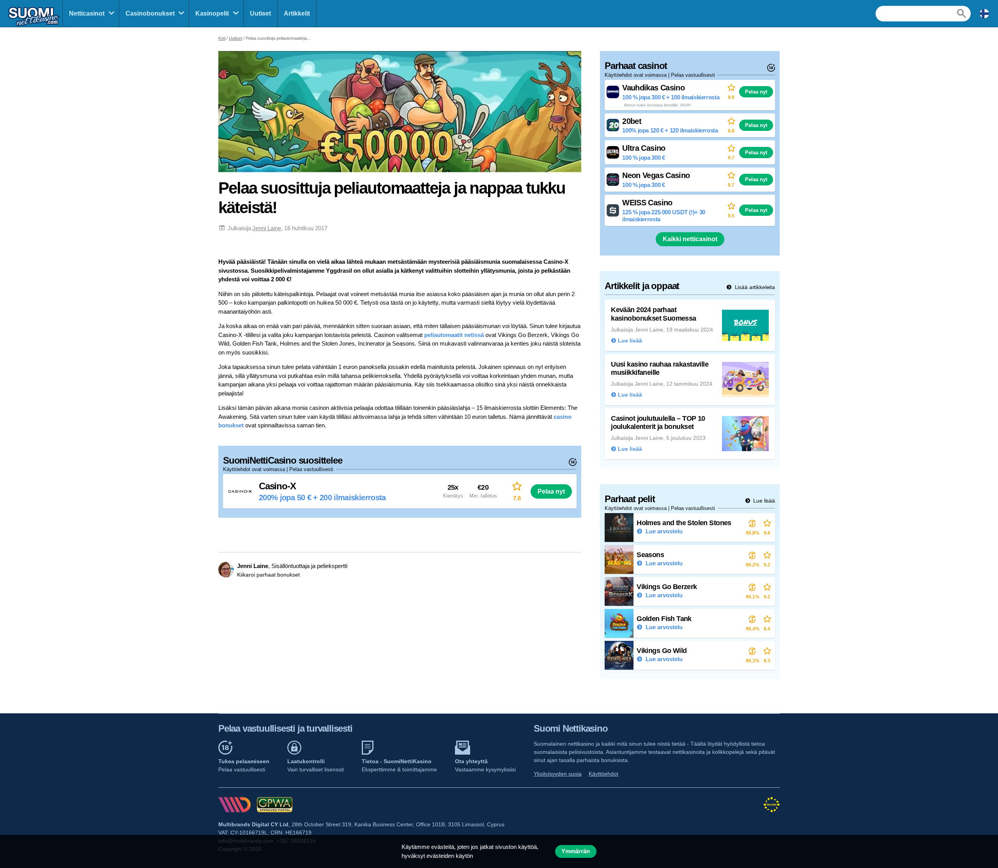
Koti (221, 38)
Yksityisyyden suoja (558, 774)
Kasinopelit (212, 13)
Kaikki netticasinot (690, 239)
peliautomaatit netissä (454, 335)
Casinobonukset (150, 13)
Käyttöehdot (603, 774)
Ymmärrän (575, 851)
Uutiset (260, 13)
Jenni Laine (266, 228)
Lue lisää (763, 501)
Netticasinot (86, 13)
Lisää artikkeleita (754, 287)
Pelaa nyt (551, 491)
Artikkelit (297, 13)
